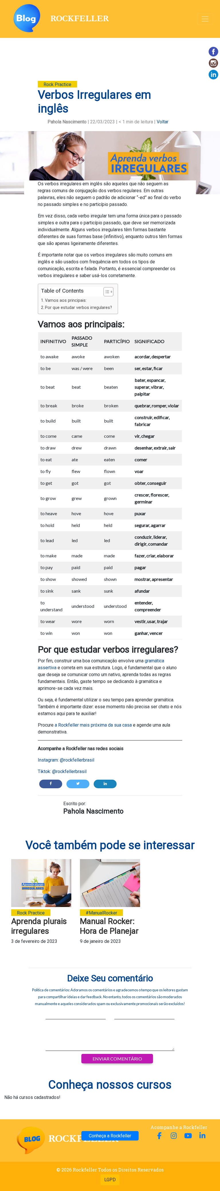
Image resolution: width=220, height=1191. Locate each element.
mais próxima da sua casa (105, 725)
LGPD (110, 1179)
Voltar (162, 121)
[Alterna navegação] (205, 19)
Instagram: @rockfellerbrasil (66, 760)
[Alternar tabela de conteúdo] (105, 292)
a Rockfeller (66, 725)
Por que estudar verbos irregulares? (78, 307)
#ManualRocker (101, 913)
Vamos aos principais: (66, 300)
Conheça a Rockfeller (110, 1136)
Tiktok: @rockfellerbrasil (62, 771)
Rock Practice (57, 84)
